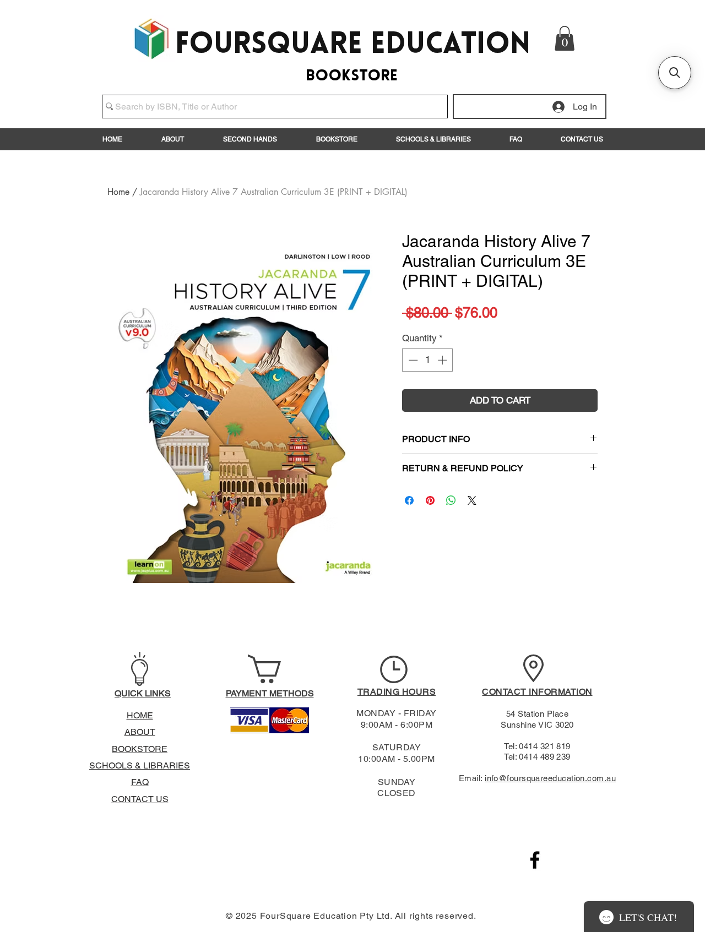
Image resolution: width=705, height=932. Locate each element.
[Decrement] (412, 360)
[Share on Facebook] (409, 500)
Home (118, 192)
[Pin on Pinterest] (430, 500)
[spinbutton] (427, 360)
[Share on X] (472, 500)
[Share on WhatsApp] (451, 500)
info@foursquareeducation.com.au (550, 778)
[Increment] (443, 360)
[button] (564, 38)
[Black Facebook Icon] (534, 859)
